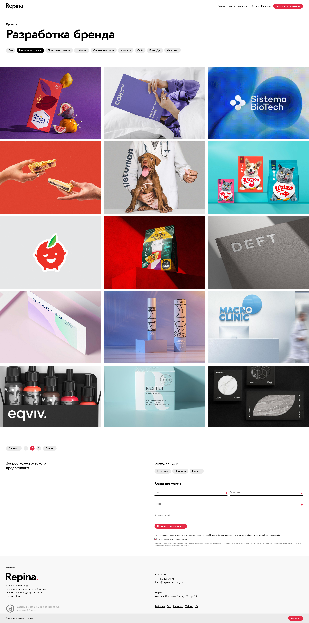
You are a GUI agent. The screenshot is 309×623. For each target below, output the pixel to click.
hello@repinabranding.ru (169, 582)
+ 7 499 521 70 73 (164, 578)
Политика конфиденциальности (24, 592)
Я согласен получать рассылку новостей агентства (172, 539)
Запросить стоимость (288, 6)
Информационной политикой (228, 543)
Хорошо (295, 618)
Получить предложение (170, 526)
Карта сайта (13, 596)
